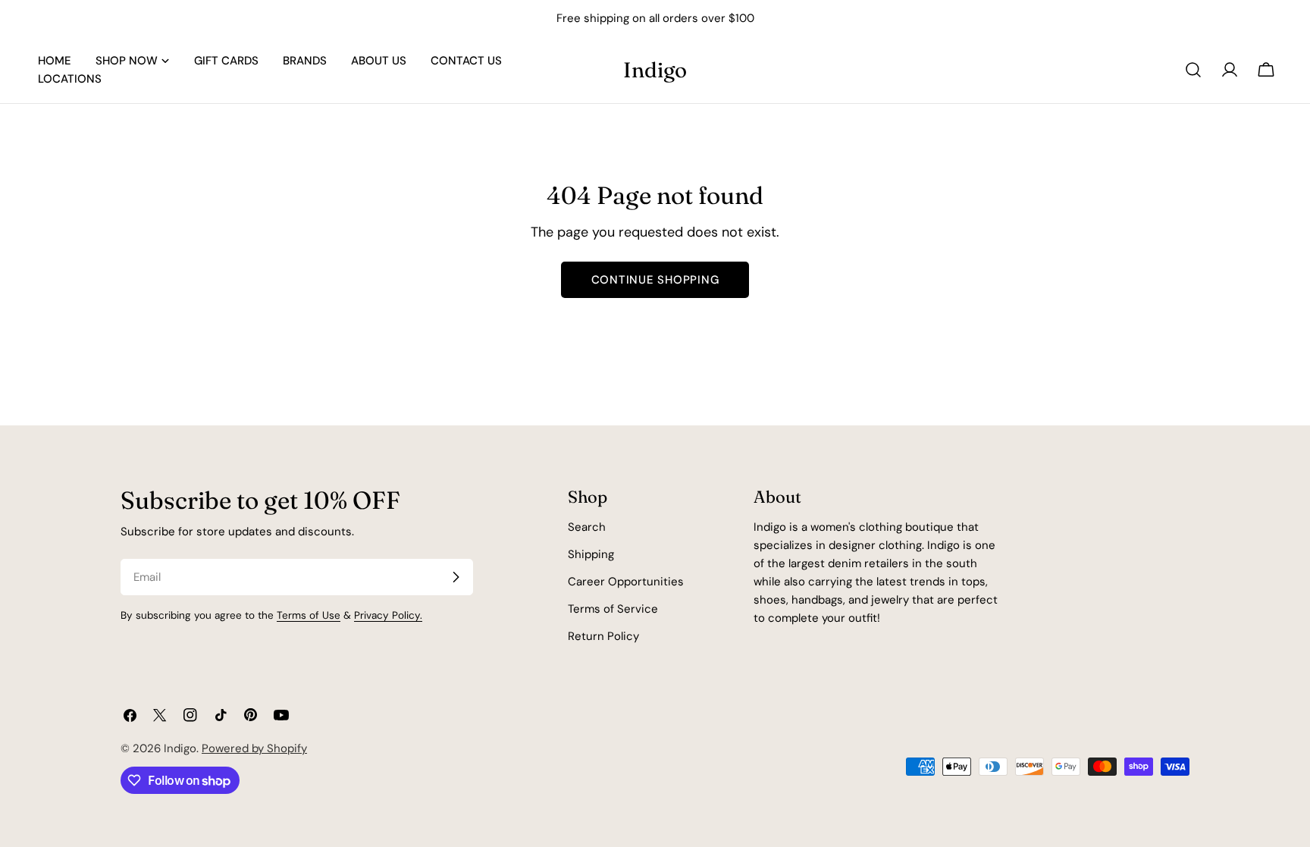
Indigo (655, 70)
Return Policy (603, 636)
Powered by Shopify (254, 748)
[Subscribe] (456, 577)
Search (587, 527)
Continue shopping (655, 279)
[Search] (1193, 70)
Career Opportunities (626, 581)
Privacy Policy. (388, 615)
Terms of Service (613, 608)
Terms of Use (308, 615)
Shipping (591, 554)
